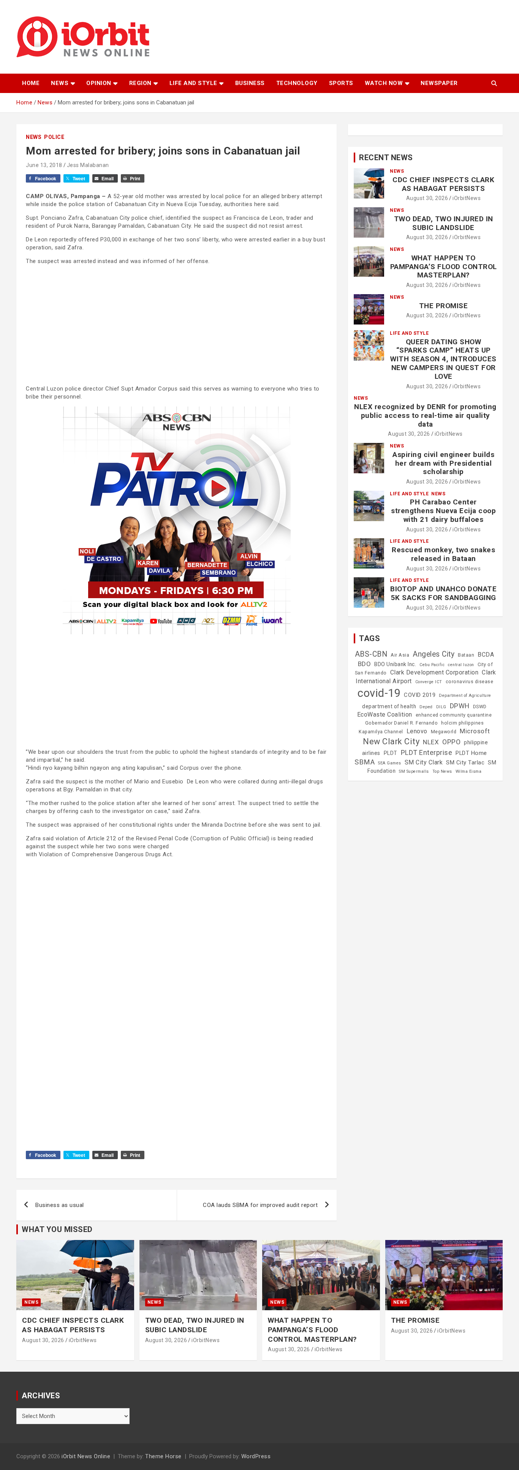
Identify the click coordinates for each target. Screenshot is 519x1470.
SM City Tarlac (465, 762)
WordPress (256, 1456)
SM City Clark (424, 762)
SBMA (364, 762)
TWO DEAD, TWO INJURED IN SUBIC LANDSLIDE (443, 223)
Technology (297, 83)
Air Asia (400, 655)
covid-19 (379, 693)
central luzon (461, 664)
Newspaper (439, 83)
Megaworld (444, 731)
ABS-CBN (371, 654)
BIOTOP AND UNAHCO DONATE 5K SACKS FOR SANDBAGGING (443, 593)
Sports (341, 83)
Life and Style (193, 83)
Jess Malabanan (88, 165)
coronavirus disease (470, 681)
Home (31, 83)
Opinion (98, 83)
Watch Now (384, 83)
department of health (389, 706)
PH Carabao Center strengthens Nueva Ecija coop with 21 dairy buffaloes (443, 511)
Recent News (386, 157)
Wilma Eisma (469, 771)
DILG (441, 706)
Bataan (466, 655)
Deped (426, 706)
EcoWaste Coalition (384, 714)
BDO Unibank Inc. (395, 664)
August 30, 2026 (427, 198)
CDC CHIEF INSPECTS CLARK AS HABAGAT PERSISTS (443, 184)
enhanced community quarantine (454, 715)
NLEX (431, 742)
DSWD (480, 706)
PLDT (390, 753)
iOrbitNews (467, 198)
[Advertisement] (176, 324)
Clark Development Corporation (434, 672)
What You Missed (57, 1229)
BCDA (486, 654)
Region (140, 83)
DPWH (460, 706)
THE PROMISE (443, 305)
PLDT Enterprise (427, 752)
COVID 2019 (419, 695)
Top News (442, 771)
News (59, 83)
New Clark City (391, 741)
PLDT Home (471, 753)
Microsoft (475, 731)
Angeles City (433, 654)
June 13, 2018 (44, 165)
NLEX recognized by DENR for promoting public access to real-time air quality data (425, 415)
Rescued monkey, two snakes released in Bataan (443, 554)
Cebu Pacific (432, 664)
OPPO (451, 742)
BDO (364, 664)
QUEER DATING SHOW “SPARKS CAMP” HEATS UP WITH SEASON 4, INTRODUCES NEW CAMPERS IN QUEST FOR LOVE (443, 359)
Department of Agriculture (465, 695)
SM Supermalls (414, 771)
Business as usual (59, 1205)
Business (250, 83)
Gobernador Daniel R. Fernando (401, 723)
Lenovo (417, 731)
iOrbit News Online (86, 1456)
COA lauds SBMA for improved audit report (260, 1205)
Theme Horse (163, 1456)
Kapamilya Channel (381, 731)
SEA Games (389, 763)
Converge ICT (428, 681)
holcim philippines (462, 723)
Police (54, 137)
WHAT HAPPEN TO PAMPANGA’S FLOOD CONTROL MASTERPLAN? (443, 267)
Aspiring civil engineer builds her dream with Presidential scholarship (443, 463)
